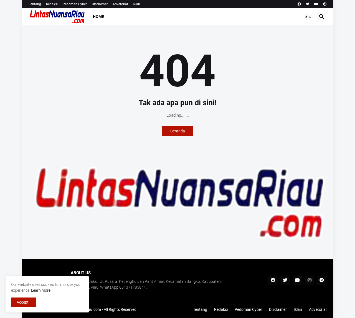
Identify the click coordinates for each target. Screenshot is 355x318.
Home (98, 16)
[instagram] (309, 280)
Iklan (136, 4)
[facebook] (299, 4)
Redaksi (52, 4)
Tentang (35, 4)
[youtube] (316, 4)
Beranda (177, 131)
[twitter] (307, 4)
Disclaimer (100, 4)
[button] (308, 17)
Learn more (40, 290)
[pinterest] (324, 4)
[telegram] (321, 280)
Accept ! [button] (24, 302)
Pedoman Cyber (75, 4)
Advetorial (120, 4)
